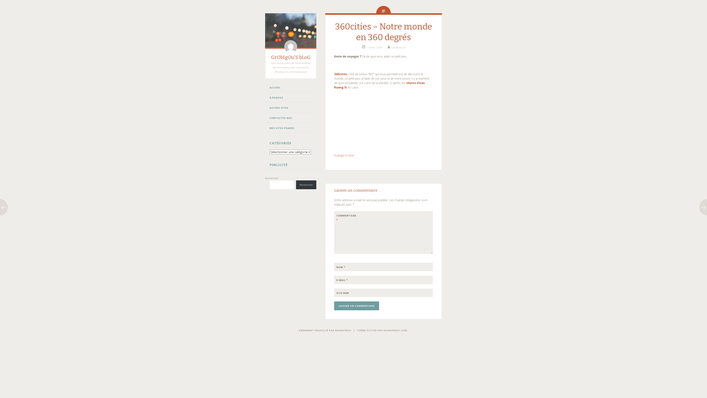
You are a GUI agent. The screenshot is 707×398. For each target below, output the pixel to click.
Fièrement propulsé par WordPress (325, 330)
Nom (340, 267)
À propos (276, 97)
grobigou (398, 47)
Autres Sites (279, 107)
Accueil (275, 87)
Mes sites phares (282, 128)
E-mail (342, 280)
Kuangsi (339, 155)
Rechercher (271, 178)
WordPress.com (395, 330)
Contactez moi (281, 118)
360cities (340, 74)
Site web (342, 293)
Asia (351, 155)
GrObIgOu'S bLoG (291, 57)
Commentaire (344, 218)
